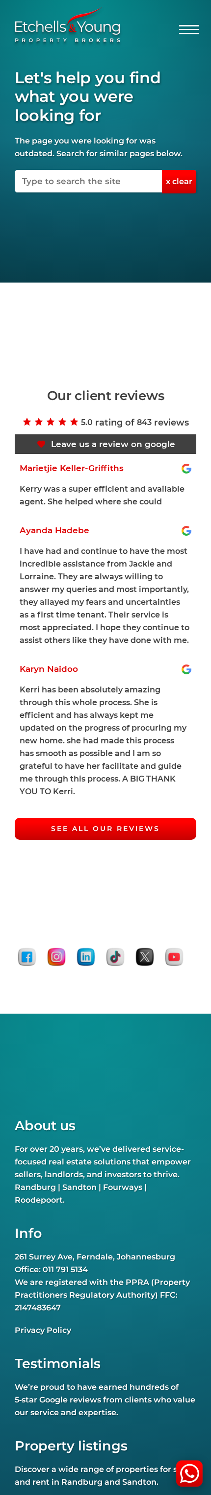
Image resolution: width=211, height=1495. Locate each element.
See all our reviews (105, 828)
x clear (179, 181)
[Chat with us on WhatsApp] (189, 1473)
